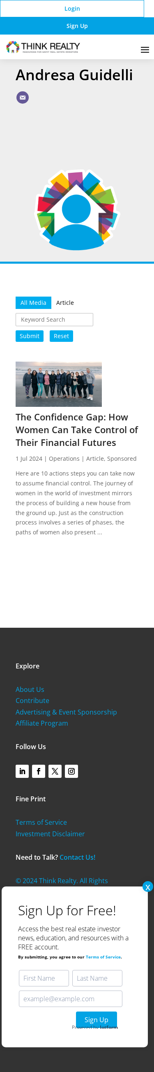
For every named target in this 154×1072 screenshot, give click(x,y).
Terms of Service (41, 822)
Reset (61, 336)
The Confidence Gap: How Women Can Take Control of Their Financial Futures (77, 429)
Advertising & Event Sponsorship (66, 712)
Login (72, 8)
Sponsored (122, 458)
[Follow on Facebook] (38, 771)
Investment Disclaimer (50, 833)
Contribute (32, 700)
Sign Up (77, 26)
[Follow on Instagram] (71, 771)
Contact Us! (77, 857)
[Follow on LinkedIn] (22, 771)
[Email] (22, 97)
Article (95, 458)
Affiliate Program (42, 723)
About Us (30, 689)
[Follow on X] (55, 771)
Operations (64, 458)
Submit (29, 336)
